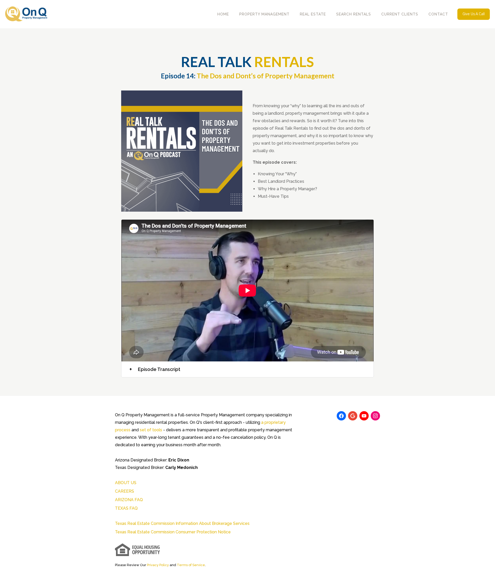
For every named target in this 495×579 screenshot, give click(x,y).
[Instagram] (375, 415)
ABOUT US (125, 482)
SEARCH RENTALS (353, 14)
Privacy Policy (158, 565)
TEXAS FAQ (126, 508)
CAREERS (124, 491)
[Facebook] (341, 415)
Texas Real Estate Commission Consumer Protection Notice (173, 532)
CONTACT (438, 14)
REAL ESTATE (313, 14)
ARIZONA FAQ (129, 499)
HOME (223, 14)
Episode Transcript (154, 369)
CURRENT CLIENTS (399, 14)
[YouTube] (364, 415)
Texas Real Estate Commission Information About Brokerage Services (182, 523)
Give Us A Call (474, 14)
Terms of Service (191, 565)
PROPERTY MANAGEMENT (264, 14)
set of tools (151, 429)
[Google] (352, 415)
